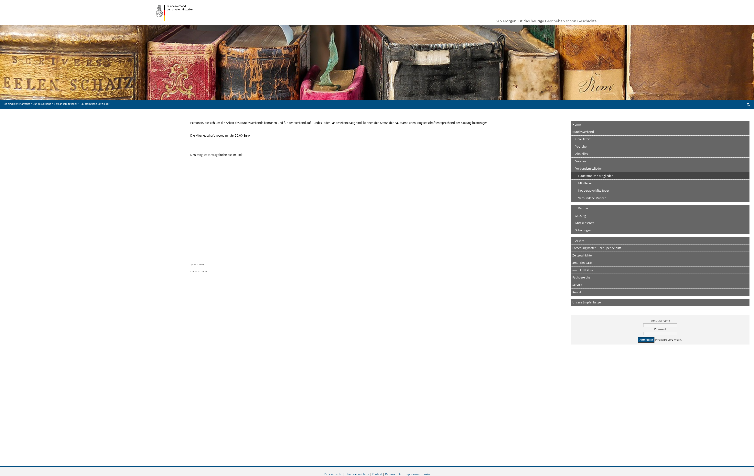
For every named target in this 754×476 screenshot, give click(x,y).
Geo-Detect (582, 139)
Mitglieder (585, 183)
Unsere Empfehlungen (587, 302)
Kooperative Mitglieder (593, 190)
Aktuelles (581, 154)
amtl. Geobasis (582, 263)
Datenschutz (393, 474)
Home (576, 124)
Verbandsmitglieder (588, 168)
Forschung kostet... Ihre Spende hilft (596, 248)
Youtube (581, 146)
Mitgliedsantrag (207, 155)
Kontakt (577, 292)
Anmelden (646, 340)
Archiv (579, 241)
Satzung (580, 216)
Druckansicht (333, 474)
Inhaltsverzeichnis (357, 474)
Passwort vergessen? (668, 340)
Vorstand (581, 161)
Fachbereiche (581, 277)
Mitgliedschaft (584, 223)
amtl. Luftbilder (582, 270)
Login (426, 474)
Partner (583, 208)
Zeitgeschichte (582, 255)
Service (577, 285)
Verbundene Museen (592, 198)
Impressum (412, 474)
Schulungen (583, 230)
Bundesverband (583, 132)
